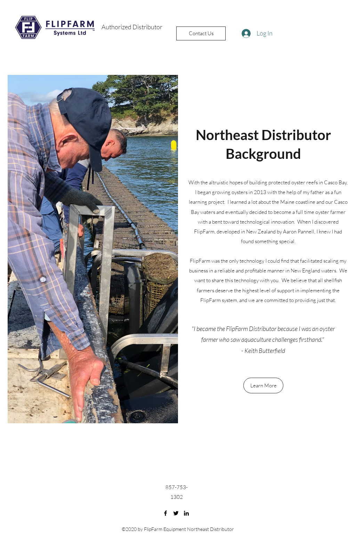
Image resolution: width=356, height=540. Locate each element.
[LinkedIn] (186, 513)
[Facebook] (165, 513)
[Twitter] (175, 513)
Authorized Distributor (132, 27)
